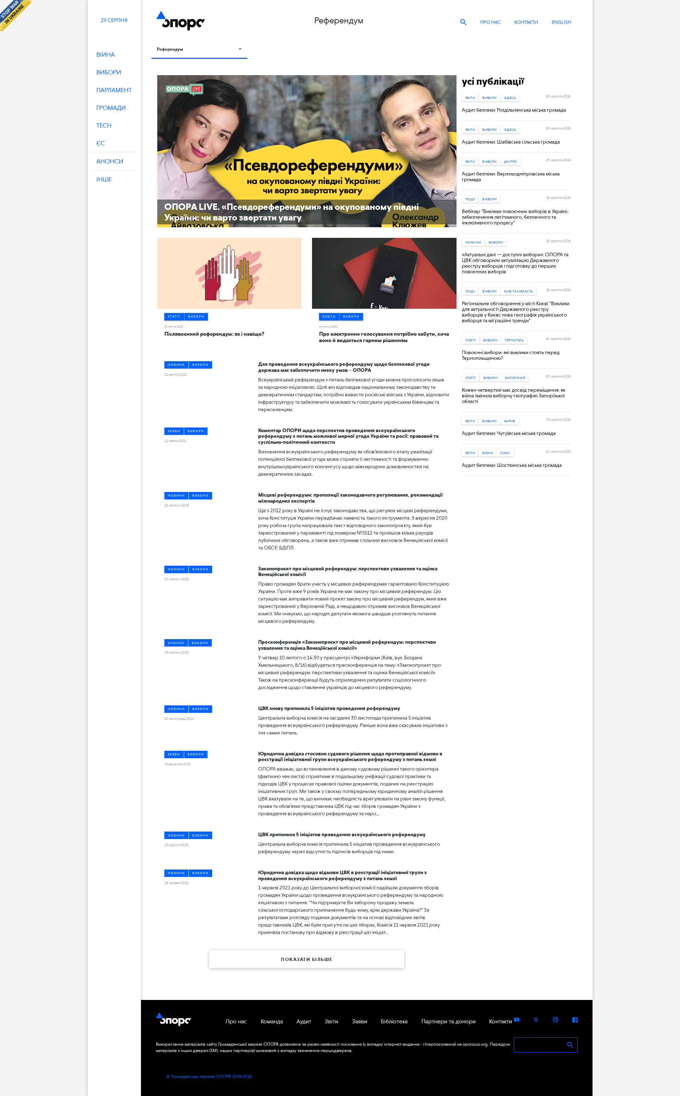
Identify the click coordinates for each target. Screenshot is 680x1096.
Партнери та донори (448, 1021)
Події (470, 199)
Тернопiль (514, 340)
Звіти (470, 98)
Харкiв (509, 421)
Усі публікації (493, 81)
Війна (487, 453)
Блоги (329, 316)
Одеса (510, 98)
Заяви (174, 431)
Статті (174, 316)
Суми (505, 453)
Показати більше (307, 959)
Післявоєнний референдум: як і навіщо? (214, 334)
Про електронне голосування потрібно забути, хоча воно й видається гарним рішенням (384, 337)
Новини (176, 365)
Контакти (526, 22)
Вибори (196, 316)
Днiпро (510, 161)
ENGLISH (561, 22)
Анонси (176, 643)
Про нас (490, 22)
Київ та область (518, 291)
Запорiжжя (515, 378)
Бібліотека (394, 1021)
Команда (272, 1021)
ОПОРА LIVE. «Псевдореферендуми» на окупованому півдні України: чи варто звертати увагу (291, 212)
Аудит (303, 1021)
